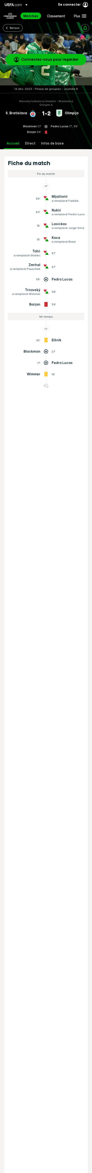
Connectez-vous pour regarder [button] (50, 59)
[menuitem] (31, 15)
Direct (30, 143)
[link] (30, 15)
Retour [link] (15, 27)
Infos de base (52, 143)
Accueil (13, 143)
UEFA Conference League (10, 16)
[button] (79, 15)
